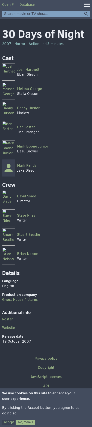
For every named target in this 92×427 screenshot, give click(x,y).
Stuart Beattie (28, 234)
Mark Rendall (27, 165)
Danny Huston (28, 108)
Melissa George (29, 88)
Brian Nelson (27, 253)
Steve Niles (26, 215)
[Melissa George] (8, 91)
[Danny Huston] (8, 110)
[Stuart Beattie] (8, 237)
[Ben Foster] (8, 129)
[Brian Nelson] (8, 256)
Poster (7, 319)
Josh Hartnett (28, 69)
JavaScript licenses (46, 376)
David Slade (26, 196)
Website (8, 327)
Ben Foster (26, 127)
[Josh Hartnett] (8, 72)
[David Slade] (8, 198)
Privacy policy (46, 358)
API (46, 386)
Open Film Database (18, 4)
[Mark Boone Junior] (8, 148)
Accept (9, 422)
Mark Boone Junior (32, 146)
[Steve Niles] (8, 217)
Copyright (46, 367)
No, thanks (25, 422)
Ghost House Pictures (20, 299)
